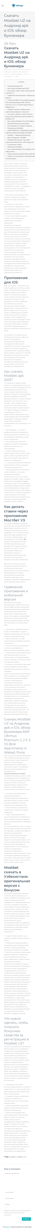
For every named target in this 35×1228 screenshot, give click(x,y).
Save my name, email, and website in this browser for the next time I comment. (17, 1213)
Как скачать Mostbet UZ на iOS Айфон (20, 121)
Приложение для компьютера (18, 123)
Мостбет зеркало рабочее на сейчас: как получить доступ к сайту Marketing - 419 (17, 72)
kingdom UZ (21, 1157)
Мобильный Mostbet (14, 147)
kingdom (12, 1157)
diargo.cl (7, 1227)
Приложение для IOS (15, 86)
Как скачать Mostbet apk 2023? (18, 88)
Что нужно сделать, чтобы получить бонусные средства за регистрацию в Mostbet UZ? (19, 116)
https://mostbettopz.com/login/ (14, 773)
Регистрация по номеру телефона (19, 126)
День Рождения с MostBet (16, 137)
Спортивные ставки (14, 144)
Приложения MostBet (15, 128)
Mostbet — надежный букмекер (18, 135)
